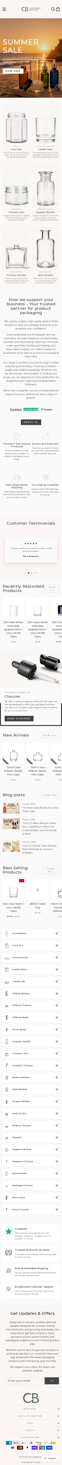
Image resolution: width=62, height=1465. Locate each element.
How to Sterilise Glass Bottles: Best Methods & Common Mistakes (39, 849)
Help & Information (30, 1416)
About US (31, 422)
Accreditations (30, 1437)
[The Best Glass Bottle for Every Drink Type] (11, 808)
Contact (30, 1430)
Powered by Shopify (31, 1462)
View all (52, 588)
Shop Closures (19, 718)
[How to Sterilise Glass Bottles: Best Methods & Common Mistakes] (11, 846)
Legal (30, 1423)
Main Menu (30, 1409)
